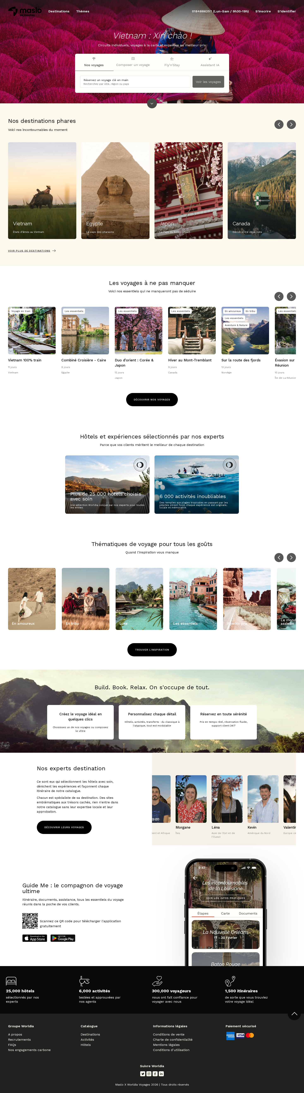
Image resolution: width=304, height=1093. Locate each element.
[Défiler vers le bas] (152, 103)
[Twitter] (143, 1073)
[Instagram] (149, 1073)
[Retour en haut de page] (294, 1013)
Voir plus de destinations (29, 250)
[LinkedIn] (161, 1073)
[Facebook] (155, 1073)
